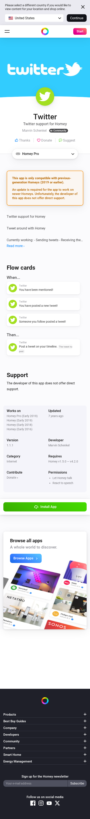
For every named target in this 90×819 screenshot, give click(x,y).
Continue (76, 18)
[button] (34, 18)
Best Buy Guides (14, 721)
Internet (12, 461)
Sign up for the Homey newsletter (45, 776)
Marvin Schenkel (58, 445)
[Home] (45, 31)
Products (9, 714)
